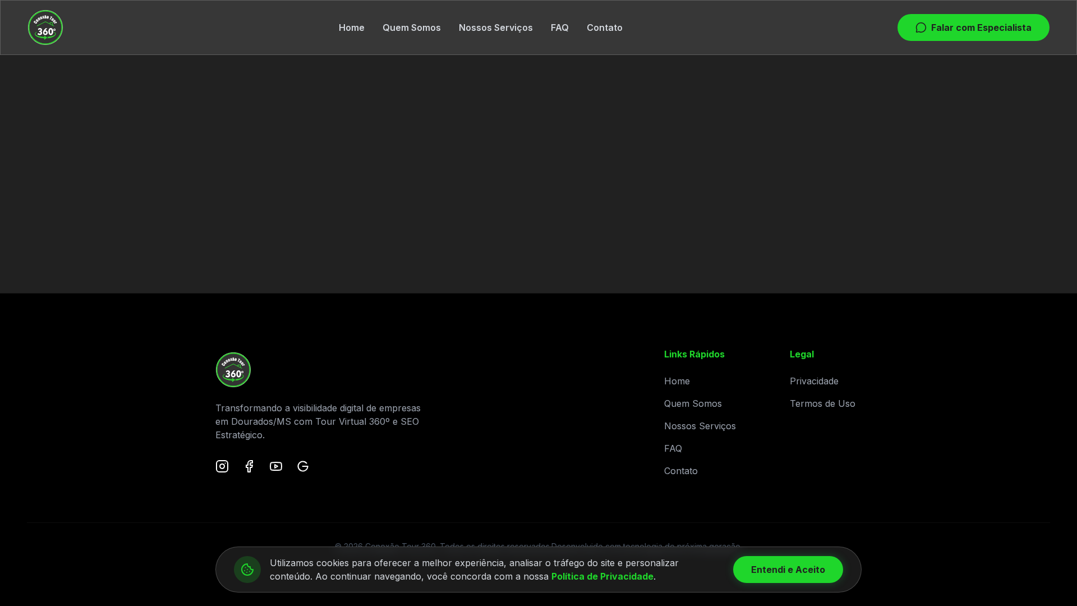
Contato (605, 27)
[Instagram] (222, 466)
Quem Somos (412, 27)
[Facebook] (249, 466)
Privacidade (814, 381)
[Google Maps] (303, 466)
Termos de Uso (822, 403)
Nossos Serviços (496, 27)
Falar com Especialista (981, 27)
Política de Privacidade (602, 576)
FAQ (560, 27)
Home (352, 27)
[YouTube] (276, 466)
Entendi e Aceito (788, 569)
